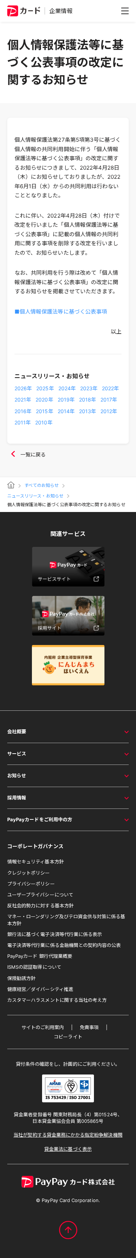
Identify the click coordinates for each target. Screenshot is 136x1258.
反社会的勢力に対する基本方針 (40, 905)
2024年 (67, 388)
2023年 (89, 388)
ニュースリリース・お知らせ (35, 496)
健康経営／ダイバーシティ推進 (40, 989)
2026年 (23, 388)
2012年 (108, 411)
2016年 (23, 411)
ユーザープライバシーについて (40, 895)
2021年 (23, 399)
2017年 (108, 399)
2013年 (87, 411)
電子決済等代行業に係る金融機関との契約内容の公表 (64, 945)
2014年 (66, 411)
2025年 (45, 388)
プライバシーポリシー (31, 884)
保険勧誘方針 (21, 978)
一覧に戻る (33, 454)
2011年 (23, 422)
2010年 (43, 422)
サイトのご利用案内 (42, 1027)
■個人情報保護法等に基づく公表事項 (61, 311)
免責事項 (89, 1027)
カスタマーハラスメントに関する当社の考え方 (57, 1000)
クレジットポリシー (28, 873)
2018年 (87, 399)
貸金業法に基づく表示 (68, 1149)
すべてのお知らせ (41, 485)
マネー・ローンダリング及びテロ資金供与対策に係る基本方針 (66, 920)
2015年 (44, 411)
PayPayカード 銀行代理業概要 (39, 956)
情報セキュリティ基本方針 (35, 861)
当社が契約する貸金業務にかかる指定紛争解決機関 (67, 1135)
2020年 (44, 399)
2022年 (110, 388)
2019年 (66, 399)
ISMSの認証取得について (34, 967)
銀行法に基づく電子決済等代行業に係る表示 (54, 934)
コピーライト (68, 1037)
